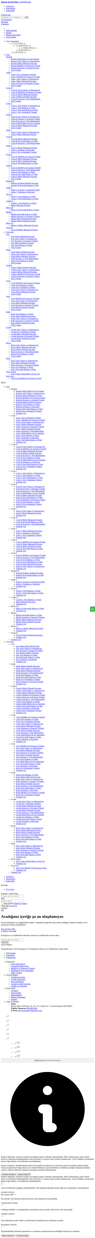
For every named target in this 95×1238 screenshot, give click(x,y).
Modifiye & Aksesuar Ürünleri (23, 968)
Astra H (9, 114)
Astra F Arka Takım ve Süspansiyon (25, 132)
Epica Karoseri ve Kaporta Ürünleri (25, 365)
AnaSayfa (10, 6)
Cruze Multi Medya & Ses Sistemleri (30, 735)
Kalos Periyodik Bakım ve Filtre (28, 788)
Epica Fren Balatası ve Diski (22, 367)
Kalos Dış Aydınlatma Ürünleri (28, 795)
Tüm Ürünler (16, 70)
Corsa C (9, 103)
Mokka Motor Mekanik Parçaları (23, 219)
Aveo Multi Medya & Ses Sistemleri (30, 761)
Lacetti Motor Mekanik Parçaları (23, 334)
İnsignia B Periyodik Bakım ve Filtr (25, 185)
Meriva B (9, 208)
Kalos (8, 312)
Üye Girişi (10, 889)
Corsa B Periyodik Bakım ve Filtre (24, 141)
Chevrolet (10, 232)
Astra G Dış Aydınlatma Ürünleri (24, 152)
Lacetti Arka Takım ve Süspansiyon (25, 330)
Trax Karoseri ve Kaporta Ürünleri (24, 241)
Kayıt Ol (13, 906)
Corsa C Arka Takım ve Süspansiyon (25, 106)
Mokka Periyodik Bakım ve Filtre (24, 214)
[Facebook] (11, 953)
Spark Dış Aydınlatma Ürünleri (28, 679)
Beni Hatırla (9, 903)
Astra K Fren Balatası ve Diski (23, 172)
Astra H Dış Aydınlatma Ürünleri (29, 504)
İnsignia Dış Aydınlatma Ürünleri (29, 411)
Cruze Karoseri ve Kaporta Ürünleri (30, 728)
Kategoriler (10, 11)
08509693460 (31, 1008)
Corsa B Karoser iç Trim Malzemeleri (25, 143)
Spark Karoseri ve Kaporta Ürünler (29, 682)
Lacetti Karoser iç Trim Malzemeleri (30, 812)
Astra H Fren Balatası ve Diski (28, 502)
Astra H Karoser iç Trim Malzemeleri (25, 121)
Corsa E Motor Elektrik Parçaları (23, 161)
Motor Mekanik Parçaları (20, 205)
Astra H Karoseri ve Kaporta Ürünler (25, 119)
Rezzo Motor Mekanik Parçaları (23, 347)
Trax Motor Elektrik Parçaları (22, 243)
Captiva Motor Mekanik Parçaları (24, 272)
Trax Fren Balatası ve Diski (21, 245)
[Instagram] (11, 957)
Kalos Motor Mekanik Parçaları (23, 316)
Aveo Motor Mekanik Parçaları (23, 303)
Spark (8, 250)
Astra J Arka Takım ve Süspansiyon (25, 79)
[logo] (6, 15)
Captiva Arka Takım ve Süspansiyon (25, 270)
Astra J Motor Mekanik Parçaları (23, 81)
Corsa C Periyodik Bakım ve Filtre (24, 110)
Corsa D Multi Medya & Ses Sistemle (30, 460)
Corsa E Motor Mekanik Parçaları (24, 159)
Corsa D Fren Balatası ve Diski (28, 458)
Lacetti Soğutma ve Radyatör (27, 821)
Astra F (9, 130)
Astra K (9, 165)
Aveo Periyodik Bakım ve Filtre (28, 764)
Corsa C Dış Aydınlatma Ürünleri (24, 112)
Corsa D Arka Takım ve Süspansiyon (25, 90)
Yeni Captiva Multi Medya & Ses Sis (25, 374)
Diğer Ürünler (16, 973)
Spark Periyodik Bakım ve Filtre (28, 677)
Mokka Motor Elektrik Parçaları (23, 221)
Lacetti (8, 327)
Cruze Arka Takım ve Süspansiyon (24, 290)
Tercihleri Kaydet (22, 1236)
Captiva (9, 265)
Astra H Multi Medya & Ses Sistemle (25, 123)
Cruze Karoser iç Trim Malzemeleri (29, 733)
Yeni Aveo (10, 376)
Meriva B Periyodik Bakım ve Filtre (25, 210)
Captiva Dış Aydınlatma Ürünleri (29, 710)
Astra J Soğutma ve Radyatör (27, 438)
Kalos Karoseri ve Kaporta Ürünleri (25, 321)
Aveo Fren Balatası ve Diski (27, 759)
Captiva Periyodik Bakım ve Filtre (29, 706)
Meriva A (9, 223)
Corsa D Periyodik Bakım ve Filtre (29, 464)
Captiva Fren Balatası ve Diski (28, 702)
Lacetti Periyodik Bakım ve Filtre (29, 819)
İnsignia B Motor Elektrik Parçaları (24, 183)
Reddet (63, 1168)
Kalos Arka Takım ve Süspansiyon (24, 318)
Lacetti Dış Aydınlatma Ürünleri (23, 332)
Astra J (8, 72)
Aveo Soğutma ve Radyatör (26, 766)
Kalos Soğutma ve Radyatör (27, 790)
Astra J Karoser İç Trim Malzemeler (30, 431)
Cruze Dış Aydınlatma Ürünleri (23, 287)
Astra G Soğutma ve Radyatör (23, 150)
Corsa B (9, 137)
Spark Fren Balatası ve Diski (22, 261)
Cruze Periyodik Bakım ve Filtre (28, 737)
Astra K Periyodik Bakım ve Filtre (24, 174)
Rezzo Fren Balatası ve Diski (22, 354)
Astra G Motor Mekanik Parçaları (24, 148)
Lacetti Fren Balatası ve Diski (27, 817)
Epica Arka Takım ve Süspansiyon (24, 361)
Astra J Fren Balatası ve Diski (27, 436)
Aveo (8, 296)
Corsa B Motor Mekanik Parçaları (24, 139)
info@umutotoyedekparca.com (30, 1010)
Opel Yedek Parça (18, 964)
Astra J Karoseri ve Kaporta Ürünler (25, 83)
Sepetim (14, 999)
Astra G (9, 146)
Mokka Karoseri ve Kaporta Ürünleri (25, 216)
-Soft (36, 1060)
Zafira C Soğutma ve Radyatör (23, 192)
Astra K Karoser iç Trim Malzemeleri (25, 170)
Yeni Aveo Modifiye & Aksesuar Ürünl (26, 378)
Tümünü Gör (21, 413)
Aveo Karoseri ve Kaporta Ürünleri (24, 305)
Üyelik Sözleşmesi (18, 979)
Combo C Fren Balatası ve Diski (23, 203)
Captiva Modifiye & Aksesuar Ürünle (25, 274)
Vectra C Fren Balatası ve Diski (23, 197)
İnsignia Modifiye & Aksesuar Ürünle (25, 66)
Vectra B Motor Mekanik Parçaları (24, 230)
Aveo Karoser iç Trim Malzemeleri (29, 757)
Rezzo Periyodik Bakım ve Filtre (28, 839)
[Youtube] (10, 955)
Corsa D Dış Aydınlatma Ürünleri (29, 467)
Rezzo (8, 343)
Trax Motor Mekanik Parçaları (23, 236)
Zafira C (9, 188)
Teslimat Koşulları (18, 977)
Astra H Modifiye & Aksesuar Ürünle (30, 500)
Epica (8, 358)
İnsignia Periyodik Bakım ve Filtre (29, 409)
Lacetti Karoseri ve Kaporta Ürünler (25, 336)
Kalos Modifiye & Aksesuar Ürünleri (30, 793)
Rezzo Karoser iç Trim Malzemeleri (25, 352)
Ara (26, 17)
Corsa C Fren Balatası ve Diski (23, 108)
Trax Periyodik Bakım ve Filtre (28, 657)
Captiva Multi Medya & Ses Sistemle (30, 704)
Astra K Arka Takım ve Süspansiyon (30, 566)
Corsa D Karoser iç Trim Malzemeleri (25, 99)
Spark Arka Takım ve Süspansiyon (24, 254)
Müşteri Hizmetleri (13, 35)
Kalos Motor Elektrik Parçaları (23, 323)
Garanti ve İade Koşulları (21, 984)
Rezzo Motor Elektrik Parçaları (23, 350)
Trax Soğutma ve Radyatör (26, 659)
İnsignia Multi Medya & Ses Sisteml (25, 59)
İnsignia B (10, 181)
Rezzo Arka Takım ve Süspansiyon (24, 345)
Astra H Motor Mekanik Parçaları (24, 126)
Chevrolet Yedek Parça (20, 966)
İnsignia (9, 57)
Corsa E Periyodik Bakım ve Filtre (24, 163)
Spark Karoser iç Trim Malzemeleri (24, 259)
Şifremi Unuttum (20, 903)
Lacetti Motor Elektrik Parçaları (23, 338)
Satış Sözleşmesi (17, 982)
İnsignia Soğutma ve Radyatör (27, 407)
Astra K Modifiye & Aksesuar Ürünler (26, 168)
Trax (8, 234)
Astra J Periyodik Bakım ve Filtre (29, 440)
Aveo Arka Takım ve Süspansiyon (24, 301)
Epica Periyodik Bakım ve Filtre (23, 369)
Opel (8, 55)
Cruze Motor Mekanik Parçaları (23, 292)
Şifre (3, 898)
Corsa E (9, 154)
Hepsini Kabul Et (24, 1174)
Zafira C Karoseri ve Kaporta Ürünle (25, 190)
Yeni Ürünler (11, 37)
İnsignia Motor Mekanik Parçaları (24, 63)
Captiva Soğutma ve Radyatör (27, 708)
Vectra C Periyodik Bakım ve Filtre (24, 199)
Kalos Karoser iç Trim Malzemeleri (29, 786)
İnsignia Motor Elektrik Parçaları (28, 402)
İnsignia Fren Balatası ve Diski (28, 404)
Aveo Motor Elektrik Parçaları (22, 307)
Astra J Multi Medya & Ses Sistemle (30, 433)
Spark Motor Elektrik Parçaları (23, 252)
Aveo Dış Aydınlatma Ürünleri (28, 768)
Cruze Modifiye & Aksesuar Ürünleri (25, 283)
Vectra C (9, 194)
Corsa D (9, 88)
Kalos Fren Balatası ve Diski (22, 314)
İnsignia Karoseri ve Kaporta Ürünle (25, 68)
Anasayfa (14, 991)
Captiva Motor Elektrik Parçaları (23, 267)
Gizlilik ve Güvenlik (19, 986)
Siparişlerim (10, 8)
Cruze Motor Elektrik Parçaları (28, 730)
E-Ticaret (41, 1060)
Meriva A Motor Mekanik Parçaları (24, 225)
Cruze (8, 281)
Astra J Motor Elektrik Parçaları (28, 429)
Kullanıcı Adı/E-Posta (9, 894)
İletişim (9, 33)
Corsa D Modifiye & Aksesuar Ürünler (26, 92)
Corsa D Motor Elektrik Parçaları (24, 97)
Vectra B (9, 228)
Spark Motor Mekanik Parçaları (23, 256)
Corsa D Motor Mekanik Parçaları (24, 95)
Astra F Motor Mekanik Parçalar (23, 134)
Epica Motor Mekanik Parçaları (23, 363)
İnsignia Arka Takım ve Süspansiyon (25, 61)
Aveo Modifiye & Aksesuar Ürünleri (25, 299)
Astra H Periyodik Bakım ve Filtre (29, 498)
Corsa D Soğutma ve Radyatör (28, 462)
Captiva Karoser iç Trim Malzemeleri (30, 699)
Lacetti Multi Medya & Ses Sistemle (30, 815)
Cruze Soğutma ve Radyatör (27, 739)
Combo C (10, 201)
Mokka (9, 212)
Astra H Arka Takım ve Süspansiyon (25, 117)
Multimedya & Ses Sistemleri (22, 971)
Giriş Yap (5, 906)
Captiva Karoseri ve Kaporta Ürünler (25, 276)
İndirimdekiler (11, 30)
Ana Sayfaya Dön (8, 929)
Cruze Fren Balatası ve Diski (22, 285)
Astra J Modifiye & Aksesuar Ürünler (25, 77)
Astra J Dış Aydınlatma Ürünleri (23, 75)
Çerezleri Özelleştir (9, 1174)
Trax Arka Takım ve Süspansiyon (24, 239)
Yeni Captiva (11, 372)
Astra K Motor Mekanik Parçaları (24, 177)
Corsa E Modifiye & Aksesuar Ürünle (25, 157)
